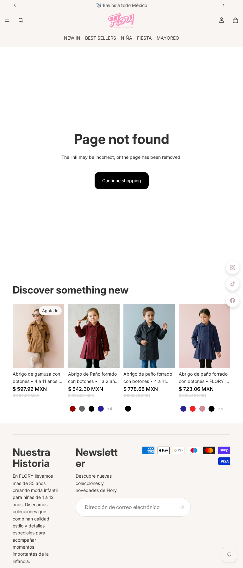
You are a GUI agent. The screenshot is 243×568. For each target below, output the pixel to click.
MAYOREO (168, 38)
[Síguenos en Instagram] (232, 267)
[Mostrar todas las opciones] (109, 409)
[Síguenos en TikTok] (232, 284)
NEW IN (72, 38)
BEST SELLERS (100, 38)
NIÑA (126, 38)
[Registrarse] (181, 507)
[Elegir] (109, 358)
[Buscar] (21, 20)
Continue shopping (121, 180)
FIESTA (144, 38)
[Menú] (7, 20)
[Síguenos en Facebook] (232, 300)
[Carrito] (235, 20)
